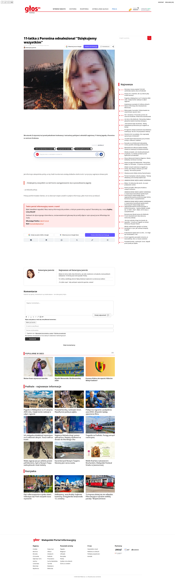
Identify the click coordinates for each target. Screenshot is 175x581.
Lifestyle (62, 554)
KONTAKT (161, 2)
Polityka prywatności (94, 554)
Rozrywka (84, 9)
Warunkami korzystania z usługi (44, 333)
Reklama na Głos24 (93, 551)
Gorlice (35, 561)
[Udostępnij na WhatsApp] (61, 240)
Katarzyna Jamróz (31, 47)
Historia (72, 9)
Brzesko (35, 554)
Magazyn (63, 551)
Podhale (49, 556)
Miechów (35, 566)
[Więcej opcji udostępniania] (107, 240)
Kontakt (90, 556)
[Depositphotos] (135, 550)
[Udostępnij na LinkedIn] (46, 240)
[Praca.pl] (118, 550)
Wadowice (50, 566)
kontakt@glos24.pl (37, 224)
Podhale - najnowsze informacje (43, 386)
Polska (62, 559)
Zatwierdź (32, 339)
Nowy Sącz (50, 549)
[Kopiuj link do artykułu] (92, 240)
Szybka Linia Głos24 (100, 9)
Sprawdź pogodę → (146, 9)
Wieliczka (50, 568)
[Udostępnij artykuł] (113, 46)
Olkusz (49, 551)
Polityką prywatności (60, 333)
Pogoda (62, 549)
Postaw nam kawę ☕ (91, 46)
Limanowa (36, 563)
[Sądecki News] (127, 550)
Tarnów (49, 563)
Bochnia (35, 551)
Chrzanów (36, 556)
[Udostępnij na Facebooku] (31, 240)
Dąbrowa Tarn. (37, 559)
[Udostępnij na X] (77, 240)
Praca (114, 9)
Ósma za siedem (65, 563)
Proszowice (50, 559)
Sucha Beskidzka (52, 561)
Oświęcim (50, 554)
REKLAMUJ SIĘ (169, 2)
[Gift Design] (118, 553)
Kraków (35, 549)
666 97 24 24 (44, 221)
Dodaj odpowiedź (100, 315)
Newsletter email (93, 549)
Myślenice (36, 568)
